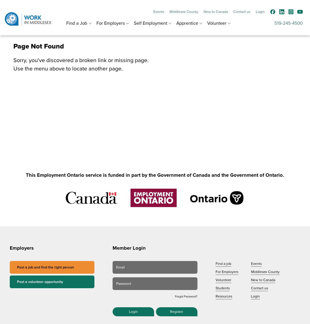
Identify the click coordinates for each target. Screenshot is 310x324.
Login (260, 12)
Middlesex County (184, 12)
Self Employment (150, 23)
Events (158, 12)
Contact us (241, 12)
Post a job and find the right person (45, 267)
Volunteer (216, 23)
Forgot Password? (186, 296)
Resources (224, 296)
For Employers (110, 23)
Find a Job (76, 23)
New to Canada (216, 12)
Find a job (223, 263)
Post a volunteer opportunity (40, 282)
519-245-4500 (288, 23)
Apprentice (187, 23)
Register (176, 311)
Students (223, 288)
